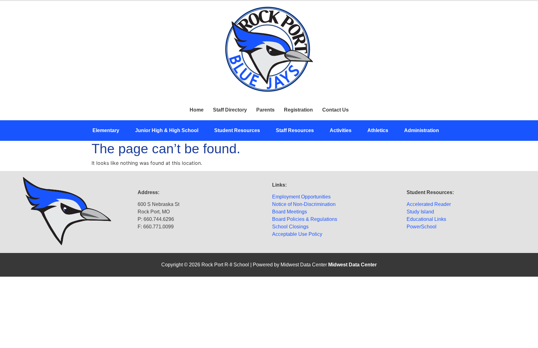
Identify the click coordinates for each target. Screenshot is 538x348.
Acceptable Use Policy (297, 234)
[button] (109, 130)
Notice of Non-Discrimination (304, 204)
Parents (265, 109)
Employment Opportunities (301, 196)
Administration (421, 130)
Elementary (105, 130)
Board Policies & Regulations (304, 219)
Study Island (420, 211)
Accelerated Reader (429, 204)
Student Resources (237, 130)
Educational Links (426, 219)
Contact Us (335, 109)
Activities (341, 130)
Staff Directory (230, 109)
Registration (298, 109)
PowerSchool (422, 226)
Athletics (377, 130)
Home (197, 109)
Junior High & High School (166, 130)
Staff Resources (295, 130)
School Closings (290, 226)
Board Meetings (289, 211)
